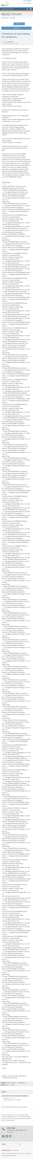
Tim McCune (12, 1098)
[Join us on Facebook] (3, 1137)
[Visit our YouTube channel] (10, 1137)
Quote (12, 1085)
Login (24, 3)
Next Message (21, 1082)
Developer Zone (7, 9)
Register (29, 3)
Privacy (4, 1153)
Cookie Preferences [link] (11, 1155)
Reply (7, 1085)
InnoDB (12, 18)
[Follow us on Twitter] (6, 1137)
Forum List (4, 18)
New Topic (16, 28)
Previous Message (11, 1082)
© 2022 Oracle (15, 1150)
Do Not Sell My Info (11, 1153)
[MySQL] (5, 4)
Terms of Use (20, 1153)
